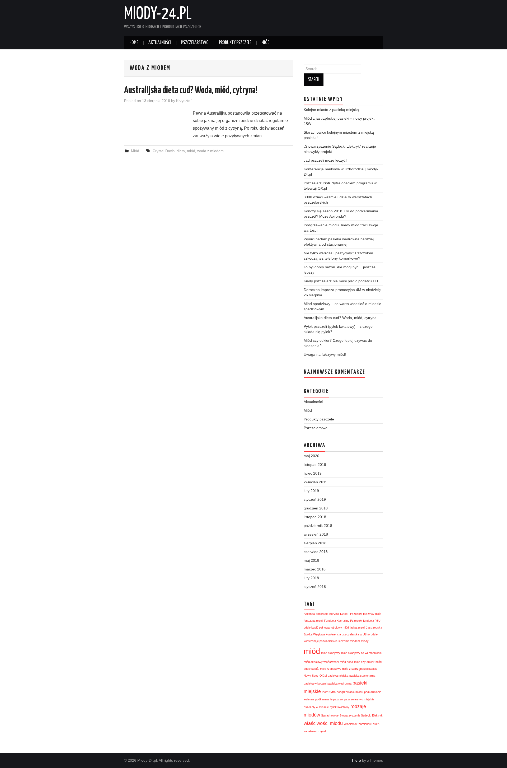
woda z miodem (210, 151)
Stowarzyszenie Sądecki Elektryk (361, 715)
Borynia (334, 613)
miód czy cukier (364, 661)
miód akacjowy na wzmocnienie (361, 652)
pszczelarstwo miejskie (359, 699)
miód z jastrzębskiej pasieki (359, 668)
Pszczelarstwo (195, 42)
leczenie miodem (349, 641)
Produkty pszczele (235, 42)
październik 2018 (318, 525)
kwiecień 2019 (315, 482)
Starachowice (330, 715)
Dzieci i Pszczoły (351, 613)
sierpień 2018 (315, 543)
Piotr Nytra (329, 692)
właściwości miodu (323, 723)
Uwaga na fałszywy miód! (325, 354)
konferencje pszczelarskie (320, 641)
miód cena (346, 661)
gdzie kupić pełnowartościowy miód (326, 627)
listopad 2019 (315, 464)
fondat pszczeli (313, 620)
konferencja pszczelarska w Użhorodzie (352, 634)
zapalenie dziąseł (315, 731)
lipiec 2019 (313, 473)
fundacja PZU (372, 620)
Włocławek (351, 723)
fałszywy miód (372, 613)
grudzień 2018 (316, 508)
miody (365, 641)
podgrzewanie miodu (350, 692)
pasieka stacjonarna (362, 675)
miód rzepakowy (330, 668)
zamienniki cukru (369, 723)
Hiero (356, 760)
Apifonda (309, 613)
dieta (181, 151)
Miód (265, 42)
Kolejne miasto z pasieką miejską (331, 109)
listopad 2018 (315, 517)
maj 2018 (311, 560)
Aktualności (159, 42)
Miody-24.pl (158, 14)
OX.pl (323, 675)
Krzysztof (183, 101)
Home (133, 42)
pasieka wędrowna (339, 683)
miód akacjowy (330, 652)
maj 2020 (311, 456)
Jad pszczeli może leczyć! (325, 160)
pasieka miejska (338, 675)
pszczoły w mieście (316, 707)
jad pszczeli (357, 627)
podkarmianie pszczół (329, 699)
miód (191, 151)
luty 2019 (311, 491)
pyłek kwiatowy (339, 707)
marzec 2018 (315, 569)
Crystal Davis (164, 151)
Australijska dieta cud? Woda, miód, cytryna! (190, 90)
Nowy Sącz (311, 675)
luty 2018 (311, 578)
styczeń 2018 (315, 586)
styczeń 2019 (315, 499)
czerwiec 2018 (316, 552)
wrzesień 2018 (316, 534)
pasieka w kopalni (315, 683)
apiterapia (322, 613)
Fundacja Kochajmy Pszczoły (343, 620)
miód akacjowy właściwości (321, 661)
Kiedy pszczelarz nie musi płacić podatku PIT (341, 281)
